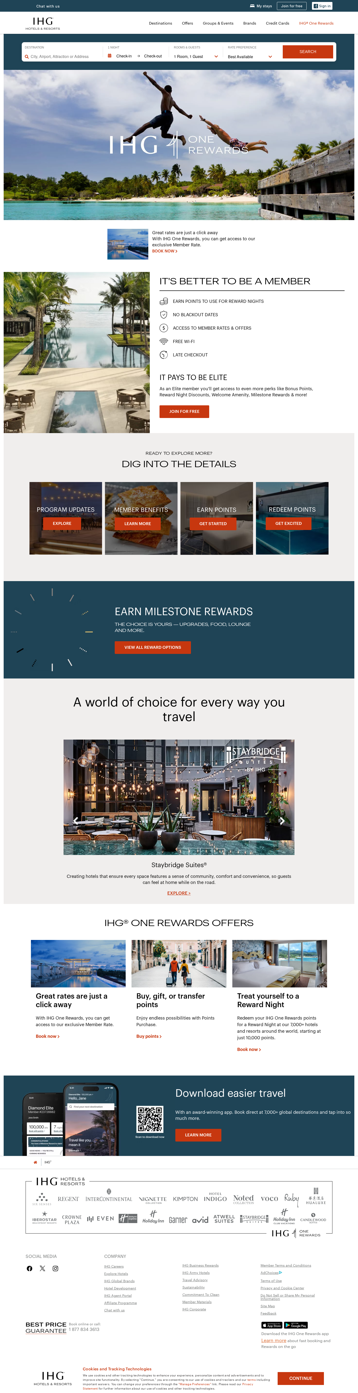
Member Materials (197, 1301)
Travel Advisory (195, 1279)
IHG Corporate (194, 1309)
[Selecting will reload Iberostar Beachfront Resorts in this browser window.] (45, 1218)
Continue (300, 1378)
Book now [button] (46, 1036)
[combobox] (64, 56)
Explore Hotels (116, 1273)
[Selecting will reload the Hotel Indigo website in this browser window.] (215, 1198)
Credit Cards (277, 23)
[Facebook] (30, 1268)
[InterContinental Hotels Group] (43, 23)
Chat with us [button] (48, 6)
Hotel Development (120, 1288)
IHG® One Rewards (316, 23)
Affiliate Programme (120, 1302)
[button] (322, 6)
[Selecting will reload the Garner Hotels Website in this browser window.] (178, 1218)
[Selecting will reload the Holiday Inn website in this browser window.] (153, 1218)
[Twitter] (42, 1268)
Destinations (160, 23)
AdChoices (270, 1272)
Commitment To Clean (200, 1294)
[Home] (35, 1162)
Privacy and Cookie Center (282, 1287)
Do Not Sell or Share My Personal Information (288, 1297)
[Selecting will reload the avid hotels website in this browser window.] (200, 1218)
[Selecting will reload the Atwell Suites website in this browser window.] (224, 1218)
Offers (187, 23)
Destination (34, 47)
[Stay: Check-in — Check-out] (136, 56)
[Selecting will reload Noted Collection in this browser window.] (243, 1198)
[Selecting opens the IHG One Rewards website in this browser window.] (296, 1233)
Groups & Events (218, 23)
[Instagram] (55, 1268)
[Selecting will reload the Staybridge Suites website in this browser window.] (254, 1218)
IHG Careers (114, 1266)
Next (282, 821)
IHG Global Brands (119, 1280)
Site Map (268, 1305)
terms (251, 1379)
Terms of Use (271, 1280)
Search (308, 52)
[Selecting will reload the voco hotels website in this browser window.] (269, 1198)
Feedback (268, 1313)
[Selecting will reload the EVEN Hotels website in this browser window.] (100, 1218)
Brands (249, 23)
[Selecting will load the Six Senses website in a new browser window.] (42, 1198)
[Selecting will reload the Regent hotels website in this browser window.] (68, 1198)
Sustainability (193, 1287)
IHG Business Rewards (200, 1265)
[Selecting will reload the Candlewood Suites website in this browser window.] (313, 1218)
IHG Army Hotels (196, 1272)
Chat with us (114, 1310)
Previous (75, 821)
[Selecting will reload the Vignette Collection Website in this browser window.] (153, 1198)
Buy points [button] (147, 1036)
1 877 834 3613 (84, 1329)
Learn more (273, 1340)
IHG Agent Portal (118, 1295)
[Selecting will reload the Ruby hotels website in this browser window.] (291, 1198)
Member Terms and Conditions (286, 1265)
